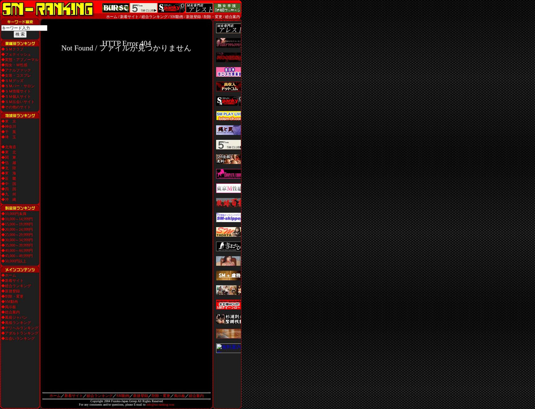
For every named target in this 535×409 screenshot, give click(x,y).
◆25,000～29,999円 (17, 235)
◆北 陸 (8, 168)
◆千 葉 (8, 132)
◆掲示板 (8, 307)
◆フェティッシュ (16, 54)
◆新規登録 (10, 291)
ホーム (111, 17)
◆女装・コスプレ (16, 75)
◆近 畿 (8, 178)
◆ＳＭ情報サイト (16, 91)
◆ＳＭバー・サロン (18, 86)
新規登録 (193, 17)
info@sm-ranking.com (160, 404)
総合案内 (232, 17)
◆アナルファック (16, 70)
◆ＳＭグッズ (12, 81)
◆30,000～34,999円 (17, 240)
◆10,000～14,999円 (17, 219)
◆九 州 (8, 194)
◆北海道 (8, 147)
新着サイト (129, 17)
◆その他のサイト (16, 107)
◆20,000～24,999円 (17, 229)
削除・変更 (213, 17)
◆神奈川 (8, 126)
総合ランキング (154, 17)
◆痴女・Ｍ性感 (14, 65)
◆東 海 (8, 173)
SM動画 (176, 17)
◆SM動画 (9, 301)
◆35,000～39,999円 (17, 245)
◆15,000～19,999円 (17, 224)
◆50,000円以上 (13, 261)
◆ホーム (8, 275)
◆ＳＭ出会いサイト (18, 102)
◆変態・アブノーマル (19, 60)
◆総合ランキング (16, 286)
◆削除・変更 (12, 296)
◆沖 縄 (8, 199)
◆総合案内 (10, 312)
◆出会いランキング (18, 338)
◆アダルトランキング (19, 333)
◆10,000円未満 (13, 214)
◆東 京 (8, 121)
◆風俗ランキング (16, 323)
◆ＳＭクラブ (12, 49)
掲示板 (179, 396)
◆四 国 (8, 189)
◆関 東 (8, 157)
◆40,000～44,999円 (17, 250)
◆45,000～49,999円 (17, 256)
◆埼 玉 (8, 137)
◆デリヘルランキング (19, 328)
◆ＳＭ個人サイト (16, 96)
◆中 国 (8, 184)
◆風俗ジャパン (14, 317)
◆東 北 (8, 152)
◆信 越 (8, 163)
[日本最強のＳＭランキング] (47, 17)
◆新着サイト (12, 280)
